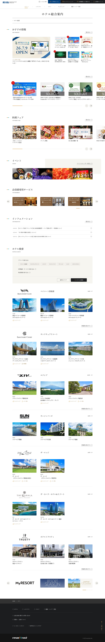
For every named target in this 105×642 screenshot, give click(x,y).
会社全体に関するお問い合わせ (22, 615)
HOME (13, 601)
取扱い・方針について (20, 619)
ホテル (16, 609)
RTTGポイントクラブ (35, 625)
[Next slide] (90, 105)
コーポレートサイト (19, 625)
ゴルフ (37, 609)
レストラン (27, 609)
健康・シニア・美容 (51, 609)
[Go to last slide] (8, 201)
